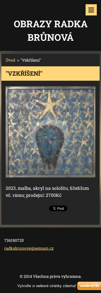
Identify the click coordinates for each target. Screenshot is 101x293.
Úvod (10, 60)
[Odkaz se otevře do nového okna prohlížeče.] (50, 131)
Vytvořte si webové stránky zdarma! (46, 286)
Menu (91, 9)
